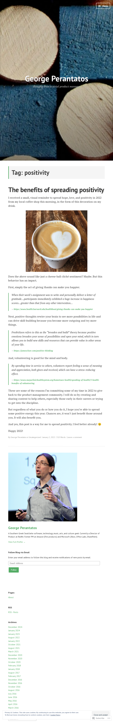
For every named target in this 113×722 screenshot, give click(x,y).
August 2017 (14, 672)
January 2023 (14, 634)
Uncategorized (35, 437)
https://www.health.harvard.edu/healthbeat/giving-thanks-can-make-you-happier (53, 309)
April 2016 (12, 704)
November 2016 (15, 683)
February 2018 (14, 665)
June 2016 (12, 697)
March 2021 (13, 651)
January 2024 (14, 630)
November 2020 (15, 658)
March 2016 (13, 707)
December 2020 (15, 655)
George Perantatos (56, 78)
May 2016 (12, 700)
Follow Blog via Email (18, 552)
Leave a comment (74, 437)
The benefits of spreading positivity (56, 189)
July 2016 (12, 693)
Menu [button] (105, 6)
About (11, 597)
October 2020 (14, 662)
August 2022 (14, 637)
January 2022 (14, 641)
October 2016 (14, 686)
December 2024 (15, 627)
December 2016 (15, 679)
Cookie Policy (55, 715)
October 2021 (14, 644)
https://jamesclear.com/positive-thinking (33, 350)
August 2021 (14, 648)
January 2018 (14, 669)
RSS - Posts (13, 612)
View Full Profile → (16, 542)
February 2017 (14, 676)
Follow (14, 570)
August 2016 (14, 690)
